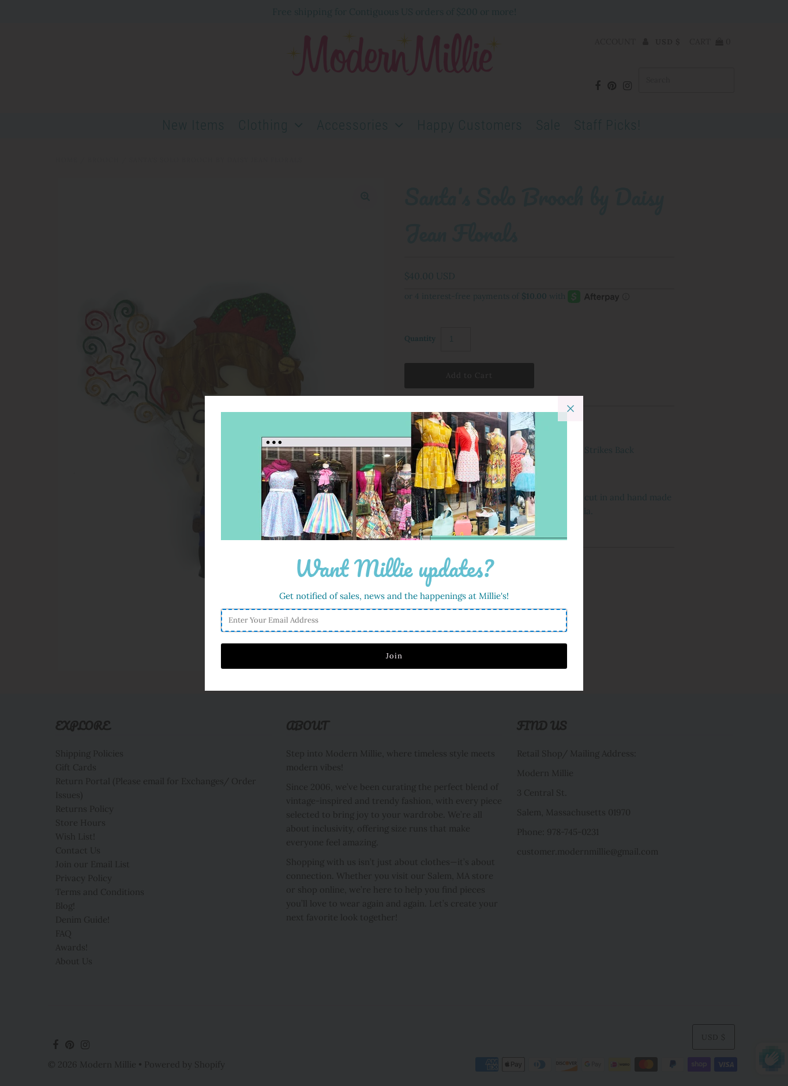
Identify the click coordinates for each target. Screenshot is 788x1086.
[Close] (570, 408)
